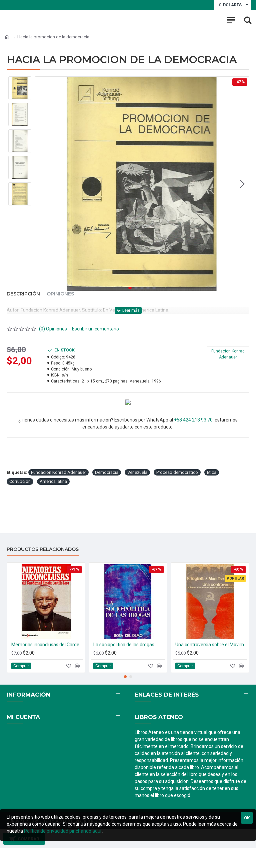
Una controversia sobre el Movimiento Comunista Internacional (211, 644)
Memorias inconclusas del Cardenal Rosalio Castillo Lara (47, 644)
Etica (211, 472)
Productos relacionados (43, 549)
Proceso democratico (177, 472)
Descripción (23, 294)
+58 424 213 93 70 (193, 419)
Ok (247, 817)
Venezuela (137, 472)
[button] (41, 183)
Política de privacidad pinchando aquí (62, 831)
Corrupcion (20, 481)
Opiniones (60, 294)
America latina (53, 481)
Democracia (106, 472)
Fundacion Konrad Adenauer (58, 472)
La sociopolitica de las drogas (123, 644)
